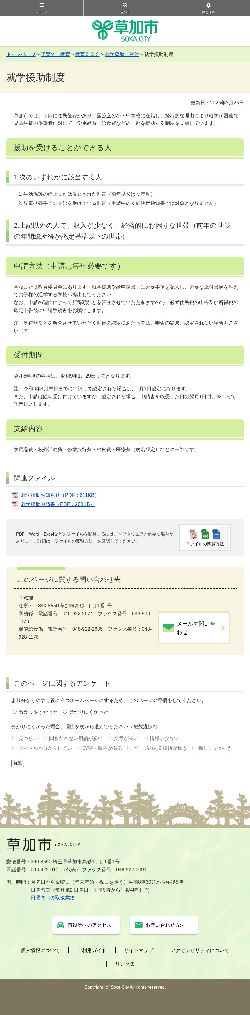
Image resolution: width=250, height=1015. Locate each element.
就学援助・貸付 (122, 54)
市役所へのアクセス (90, 925)
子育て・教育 (55, 54)
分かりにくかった (88, 712)
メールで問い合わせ (196, 628)
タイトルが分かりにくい (45, 748)
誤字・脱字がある (102, 748)
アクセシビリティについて (200, 950)
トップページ (21, 54)
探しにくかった (215, 748)
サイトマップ (138, 950)
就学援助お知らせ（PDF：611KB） (60, 495)
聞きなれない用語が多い (76, 738)
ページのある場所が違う (160, 748)
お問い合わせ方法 (165, 925)
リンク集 (125, 964)
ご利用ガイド (91, 950)
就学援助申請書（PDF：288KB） (58, 504)
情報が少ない (164, 738)
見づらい (28, 738)
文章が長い (126, 738)
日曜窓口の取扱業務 (53, 897)
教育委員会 (87, 54)
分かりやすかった (38, 712)
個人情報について (40, 950)
